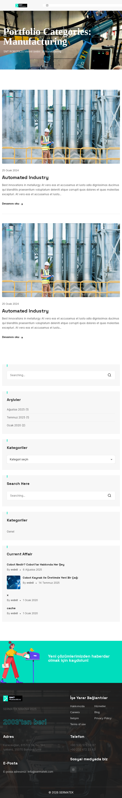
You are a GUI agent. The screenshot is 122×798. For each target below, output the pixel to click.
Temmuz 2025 (16, 417)
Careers (75, 712)
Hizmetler (100, 706)
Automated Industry (25, 177)
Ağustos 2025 (16, 409)
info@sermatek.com (40, 771)
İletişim (74, 718)
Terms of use (78, 724)
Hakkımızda (77, 706)
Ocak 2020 (14, 425)
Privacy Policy (103, 718)
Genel (10, 531)
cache (11, 608)
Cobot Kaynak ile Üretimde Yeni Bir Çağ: (50, 577)
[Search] (110, 375)
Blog (97, 712)
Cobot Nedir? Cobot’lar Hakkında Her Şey (35, 564)
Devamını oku (10, 203)
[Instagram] (47, 5)
